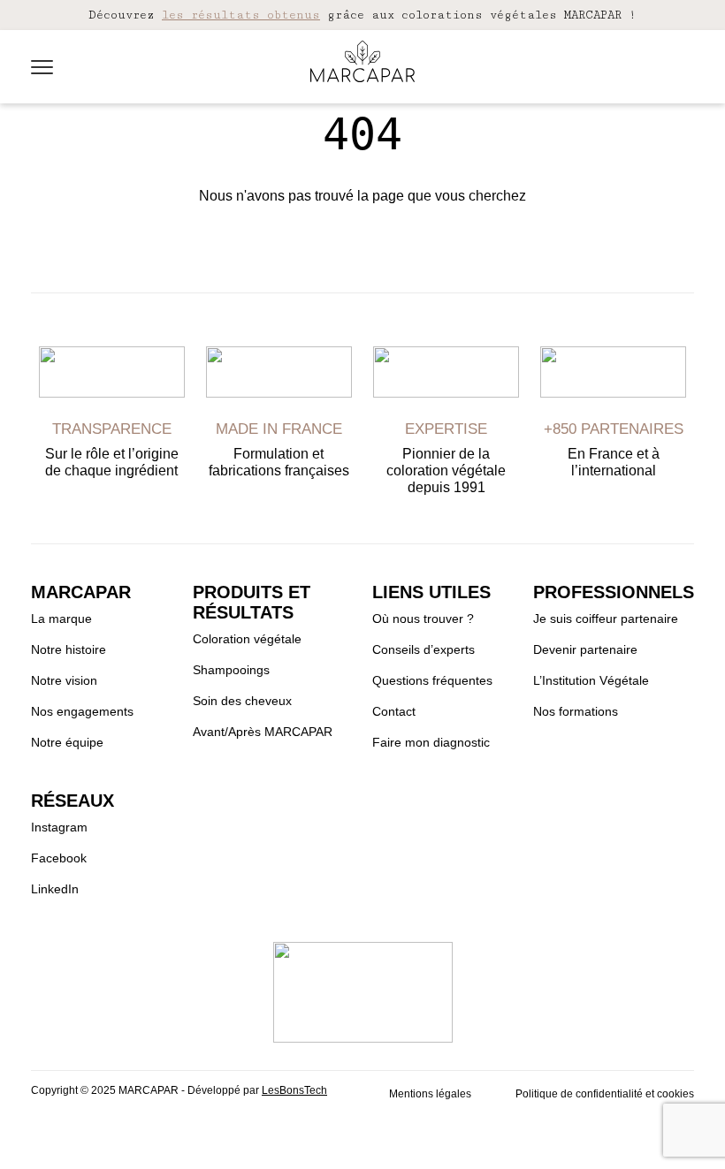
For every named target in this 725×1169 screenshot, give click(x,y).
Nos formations (575, 711)
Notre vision (64, 680)
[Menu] (42, 67)
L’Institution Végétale (591, 680)
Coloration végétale (247, 639)
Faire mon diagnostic (431, 742)
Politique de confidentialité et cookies (604, 1094)
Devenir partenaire (585, 649)
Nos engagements (82, 711)
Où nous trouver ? (423, 618)
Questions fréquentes (432, 680)
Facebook (59, 858)
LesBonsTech (294, 1090)
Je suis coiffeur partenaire (605, 618)
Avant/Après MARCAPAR (262, 732)
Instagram (59, 827)
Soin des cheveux (242, 701)
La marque (61, 618)
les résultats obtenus (241, 15)
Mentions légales (430, 1094)
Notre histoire (68, 649)
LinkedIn (55, 889)
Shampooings (231, 670)
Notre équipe (67, 742)
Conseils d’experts (423, 649)
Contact (394, 711)
